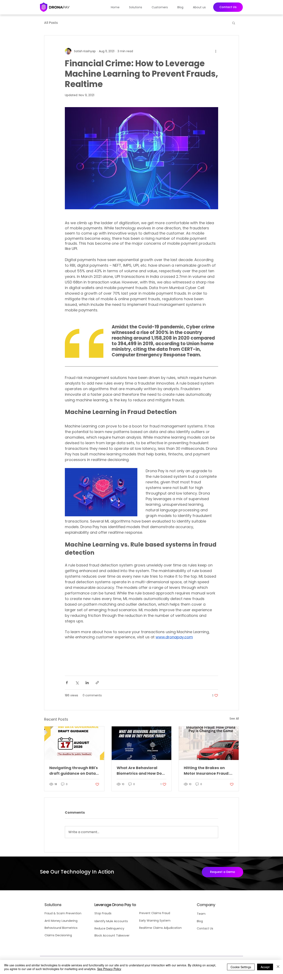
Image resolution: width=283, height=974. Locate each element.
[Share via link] (97, 683)
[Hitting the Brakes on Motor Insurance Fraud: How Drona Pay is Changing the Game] (209, 743)
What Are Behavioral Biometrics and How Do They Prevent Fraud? (139, 770)
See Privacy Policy (109, 969)
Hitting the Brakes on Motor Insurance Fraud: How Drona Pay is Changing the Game (206, 770)
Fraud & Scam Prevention (63, 913)
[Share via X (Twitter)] (77, 683)
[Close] (278, 967)
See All (234, 718)
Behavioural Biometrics (61, 928)
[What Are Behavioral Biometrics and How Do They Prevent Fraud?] (142, 743)
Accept (265, 967)
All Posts (51, 23)
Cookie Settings (241, 967)
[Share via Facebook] (67, 683)
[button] (137, 7)
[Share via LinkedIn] (87, 683)
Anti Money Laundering (61, 921)
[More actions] (215, 51)
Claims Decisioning (58, 935)
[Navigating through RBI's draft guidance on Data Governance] (74, 743)
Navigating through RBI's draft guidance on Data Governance (73, 770)
